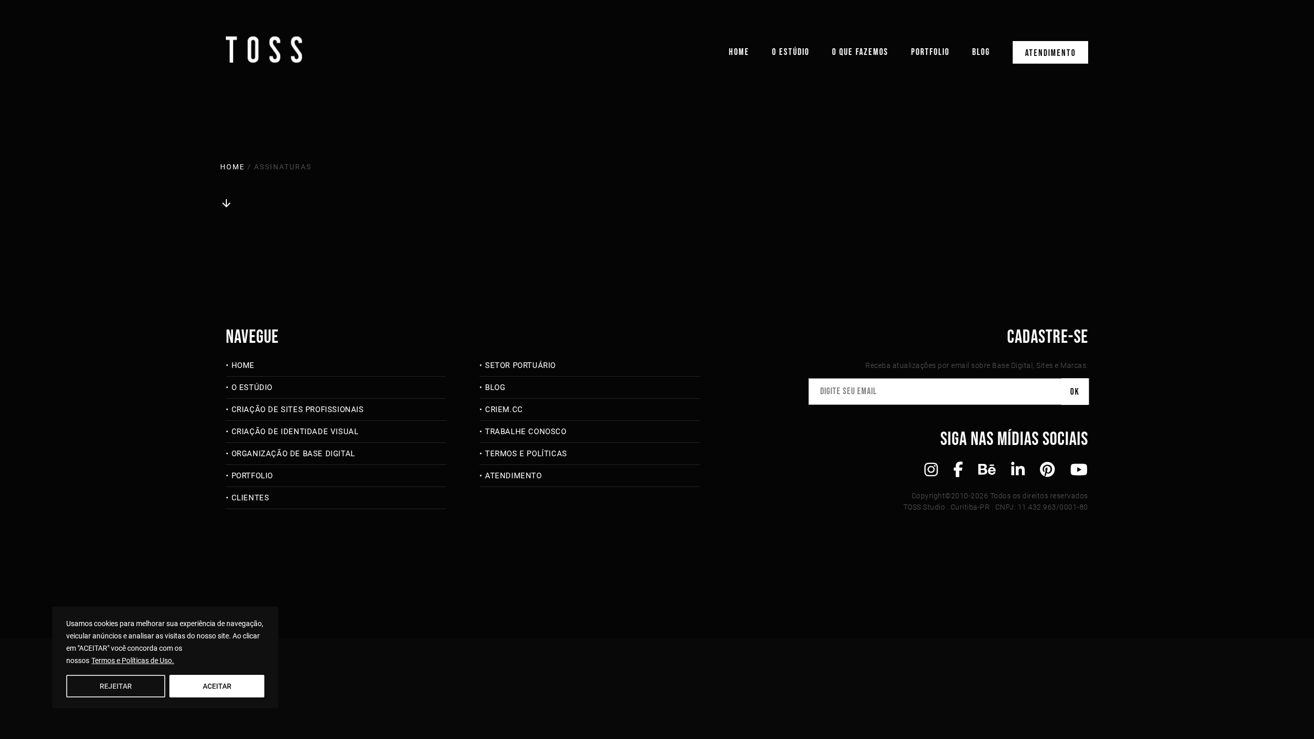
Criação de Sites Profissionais (297, 409)
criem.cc (504, 409)
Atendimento (1050, 53)
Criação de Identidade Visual (294, 431)
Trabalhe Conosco (525, 431)
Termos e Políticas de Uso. (132, 660)
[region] (165, 657)
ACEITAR (217, 686)
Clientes (250, 497)
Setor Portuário (520, 365)
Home (739, 52)
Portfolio (930, 52)
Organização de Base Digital (293, 453)
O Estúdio (790, 52)
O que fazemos (860, 52)
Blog (981, 52)
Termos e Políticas (526, 453)
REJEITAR (116, 686)
